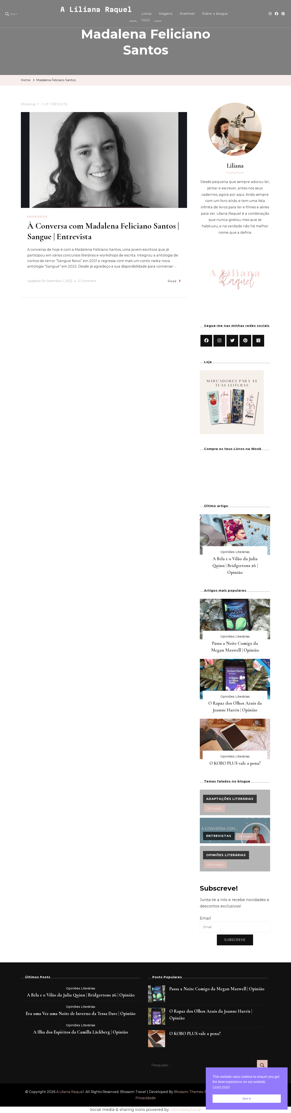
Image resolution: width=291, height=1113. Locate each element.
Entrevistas (37, 216)
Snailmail (187, 14)
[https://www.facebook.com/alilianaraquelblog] (206, 341)
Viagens (165, 14)
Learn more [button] (221, 1087)
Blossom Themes (188, 1092)
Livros (146, 14)
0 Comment (87, 281)
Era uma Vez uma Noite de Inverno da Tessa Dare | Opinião (80, 1013)
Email (205, 918)
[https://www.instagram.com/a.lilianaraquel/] (219, 341)
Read (172, 281)
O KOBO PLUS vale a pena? (235, 763)
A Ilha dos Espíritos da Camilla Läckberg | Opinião (80, 1032)
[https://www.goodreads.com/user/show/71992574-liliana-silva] (258, 341)
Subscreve (235, 940)
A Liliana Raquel (96, 9)
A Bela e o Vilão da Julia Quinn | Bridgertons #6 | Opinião (235, 565)
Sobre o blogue (215, 14)
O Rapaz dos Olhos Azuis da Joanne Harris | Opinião (210, 1014)
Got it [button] (247, 1098)
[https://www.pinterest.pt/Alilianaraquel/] (245, 341)
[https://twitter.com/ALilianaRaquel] (232, 341)
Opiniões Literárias (235, 552)
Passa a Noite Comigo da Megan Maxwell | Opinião (216, 989)
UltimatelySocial (185, 1109)
